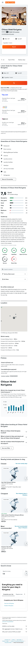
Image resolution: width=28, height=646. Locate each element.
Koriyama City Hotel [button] (6, 546)
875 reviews (16, 32)
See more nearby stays (21, 463)
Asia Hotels (19, 639)
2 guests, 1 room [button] (7, 43)
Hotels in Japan (5, 641)
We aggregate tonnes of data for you (12, 629)
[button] (2, 2)
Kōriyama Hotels (8, 642)
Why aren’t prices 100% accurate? (11, 632)
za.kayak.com (7, 639)
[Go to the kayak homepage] (10, 2)
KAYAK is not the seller (8, 626)
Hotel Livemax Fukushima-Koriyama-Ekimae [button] (12, 515)
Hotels (13, 639)
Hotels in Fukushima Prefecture (17, 641)
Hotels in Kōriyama (8, 605)
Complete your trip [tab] (8, 594)
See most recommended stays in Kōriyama (21, 526)
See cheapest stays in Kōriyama (21, 494)
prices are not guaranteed (7, 621)
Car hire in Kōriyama (9, 603)
